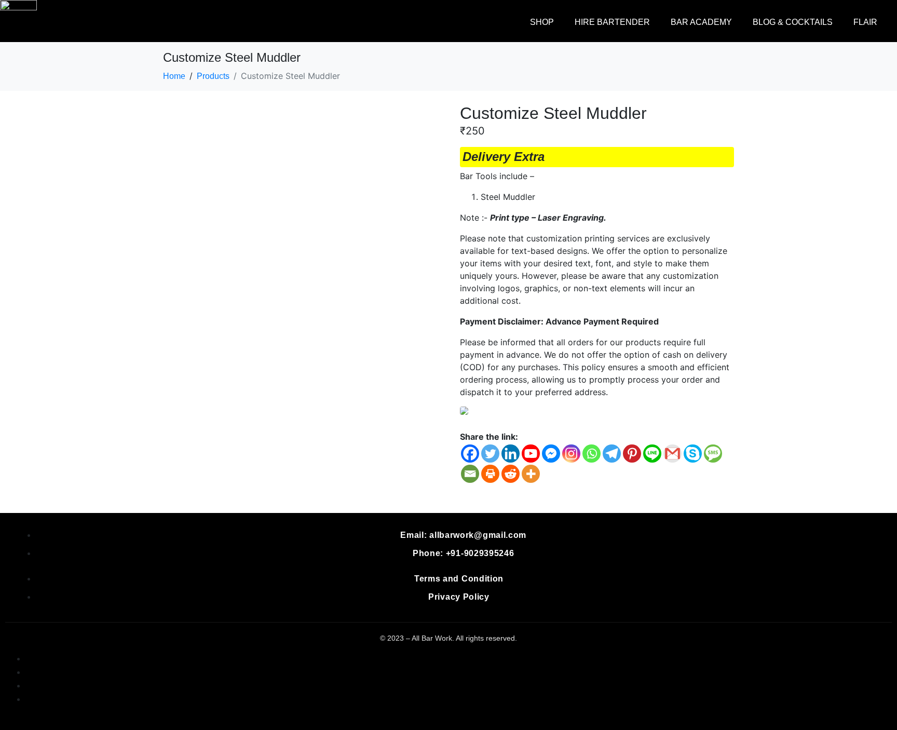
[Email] (470, 474)
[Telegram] (612, 453)
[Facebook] (470, 453)
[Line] (652, 453)
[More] (531, 474)
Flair (865, 22)
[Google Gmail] (672, 453)
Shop (542, 22)
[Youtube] (531, 453)
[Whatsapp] (591, 453)
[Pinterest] (632, 453)
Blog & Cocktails (793, 22)
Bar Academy (701, 22)
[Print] (490, 474)
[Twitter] (490, 453)
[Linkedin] (510, 453)
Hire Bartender (612, 22)
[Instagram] (571, 453)
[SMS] (713, 453)
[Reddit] (510, 474)
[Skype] (693, 453)
